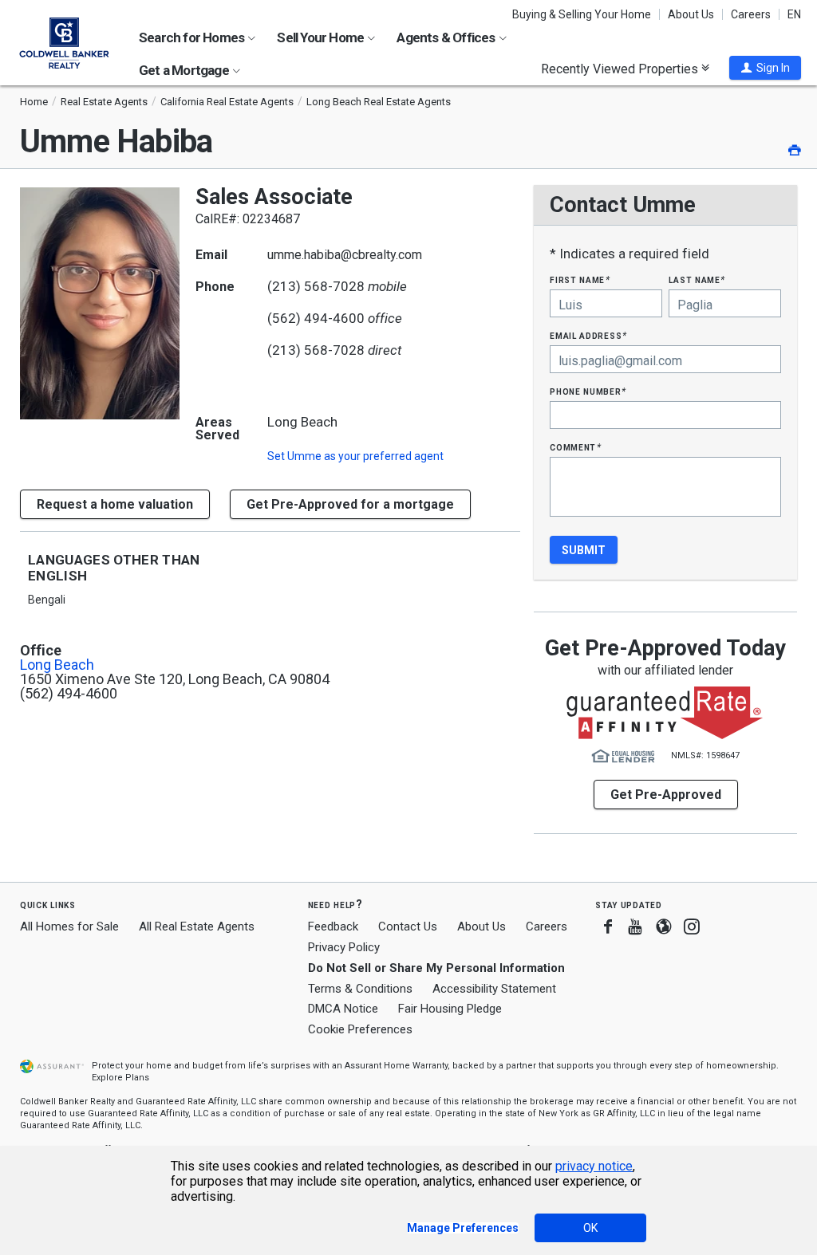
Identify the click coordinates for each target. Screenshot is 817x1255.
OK (590, 1228)
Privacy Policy (344, 947)
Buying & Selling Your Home (581, 14)
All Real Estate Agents (197, 926)
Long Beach (57, 665)
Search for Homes (193, 37)
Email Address (588, 335)
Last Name (697, 279)
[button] (765, 68)
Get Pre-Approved (665, 794)
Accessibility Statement (494, 989)
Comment (575, 447)
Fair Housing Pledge (450, 1008)
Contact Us (407, 926)
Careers (751, 14)
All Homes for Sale (69, 926)
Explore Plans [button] (120, 1077)
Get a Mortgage (185, 70)
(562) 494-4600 (316, 318)
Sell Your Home (321, 37)
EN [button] (794, 14)
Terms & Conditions (360, 989)
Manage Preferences (463, 1227)
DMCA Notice (343, 1008)
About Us (691, 14)
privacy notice (594, 1166)
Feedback (333, 927)
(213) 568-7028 (316, 286)
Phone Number (588, 391)
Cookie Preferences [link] (360, 1029)
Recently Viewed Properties (621, 68)
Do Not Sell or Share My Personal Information (436, 968)
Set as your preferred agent (355, 456)
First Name (580, 279)
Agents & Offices (447, 37)
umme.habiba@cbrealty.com (344, 254)
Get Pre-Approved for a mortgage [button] (350, 504)
